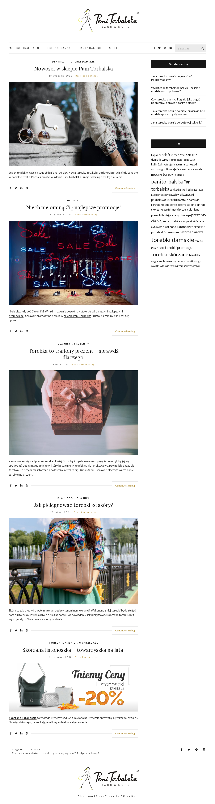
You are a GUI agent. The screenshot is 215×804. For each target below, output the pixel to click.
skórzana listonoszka (178, 227)
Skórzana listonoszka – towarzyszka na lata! (73, 650)
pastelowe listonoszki (181, 194)
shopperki (186, 221)
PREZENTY (81, 343)
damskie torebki (160, 159)
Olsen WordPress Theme (96, 796)
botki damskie (187, 155)
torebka (14, 470)
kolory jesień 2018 (173, 164)
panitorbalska (167, 181)
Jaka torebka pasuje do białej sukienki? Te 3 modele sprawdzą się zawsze (178, 112)
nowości (45, 177)
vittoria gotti (196, 261)
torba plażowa (193, 232)
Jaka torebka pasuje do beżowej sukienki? (177, 122)
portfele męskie (160, 204)
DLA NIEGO (65, 498)
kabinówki (157, 164)
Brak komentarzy (86, 75)
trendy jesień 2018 (179, 261)
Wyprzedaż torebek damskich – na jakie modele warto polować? (175, 89)
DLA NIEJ (58, 61)
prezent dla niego (189, 209)
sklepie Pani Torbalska (67, 177)
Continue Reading (125, 188)
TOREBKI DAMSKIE (60, 48)
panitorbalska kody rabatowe (186, 189)
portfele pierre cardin (182, 204)
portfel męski (171, 209)
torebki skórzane (169, 254)
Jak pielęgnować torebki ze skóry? (73, 505)
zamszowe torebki (189, 266)
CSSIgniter (129, 796)
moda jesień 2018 (177, 169)
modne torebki (162, 174)
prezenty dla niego (180, 215)
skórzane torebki (172, 232)
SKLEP (113, 48)
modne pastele (194, 169)
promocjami (16, 315)
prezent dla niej (160, 215)
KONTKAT (37, 749)
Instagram (16, 749)
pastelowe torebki (164, 200)
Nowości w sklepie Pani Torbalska (73, 68)
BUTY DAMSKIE (91, 48)
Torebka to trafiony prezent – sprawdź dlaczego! (74, 354)
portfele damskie (188, 200)
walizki (155, 266)
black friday (168, 154)
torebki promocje (178, 247)
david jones (176, 159)
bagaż (154, 155)
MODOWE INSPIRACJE (24, 48)
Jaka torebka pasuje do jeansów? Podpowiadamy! (171, 78)
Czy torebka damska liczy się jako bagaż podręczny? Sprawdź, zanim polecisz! (175, 101)
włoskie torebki (169, 266)
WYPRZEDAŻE (88, 642)
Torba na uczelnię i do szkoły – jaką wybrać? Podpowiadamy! (55, 753)
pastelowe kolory (159, 194)
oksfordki (179, 174)
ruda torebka (171, 221)
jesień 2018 (189, 159)
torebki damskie (172, 239)
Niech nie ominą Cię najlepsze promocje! (73, 207)
